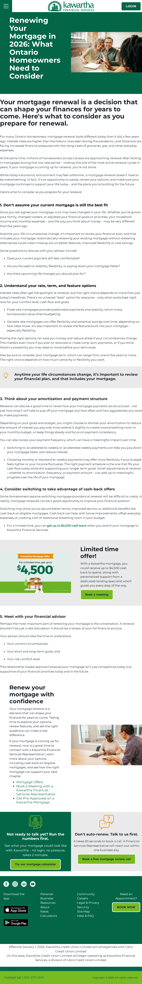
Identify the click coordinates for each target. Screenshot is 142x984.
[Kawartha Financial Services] (71, 6)
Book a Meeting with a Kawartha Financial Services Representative (35, 790)
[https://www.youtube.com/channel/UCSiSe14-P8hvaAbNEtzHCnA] (33, 883)
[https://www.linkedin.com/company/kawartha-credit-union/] (24, 883)
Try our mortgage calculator (35, 864)
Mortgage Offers (29, 782)
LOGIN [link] (131, 6)
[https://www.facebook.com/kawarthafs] (6, 883)
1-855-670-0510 (33, 977)
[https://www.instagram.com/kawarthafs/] (15, 883)
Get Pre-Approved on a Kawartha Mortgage (35, 800)
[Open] (6, 6)
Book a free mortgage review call (106, 859)
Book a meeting (96, 594)
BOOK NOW (126, 907)
